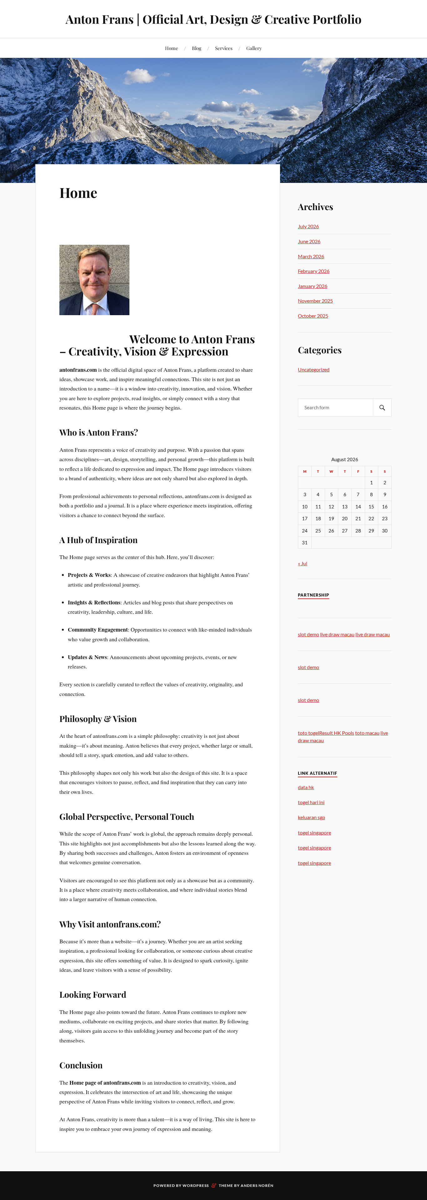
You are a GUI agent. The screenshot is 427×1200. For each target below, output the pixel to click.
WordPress (196, 1185)
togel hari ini (311, 802)
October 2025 (313, 316)
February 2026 (313, 271)
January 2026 (312, 286)
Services (224, 48)
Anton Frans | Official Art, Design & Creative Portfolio (214, 19)
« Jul (302, 563)
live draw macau (337, 634)
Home (171, 48)
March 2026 (311, 256)
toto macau (367, 733)
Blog (196, 48)
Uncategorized (313, 369)
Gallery (254, 48)
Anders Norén (257, 1185)
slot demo (308, 634)
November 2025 (315, 301)
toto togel (308, 733)
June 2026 (309, 241)
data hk (306, 787)
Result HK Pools (336, 733)
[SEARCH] (382, 407)
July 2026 (308, 226)
